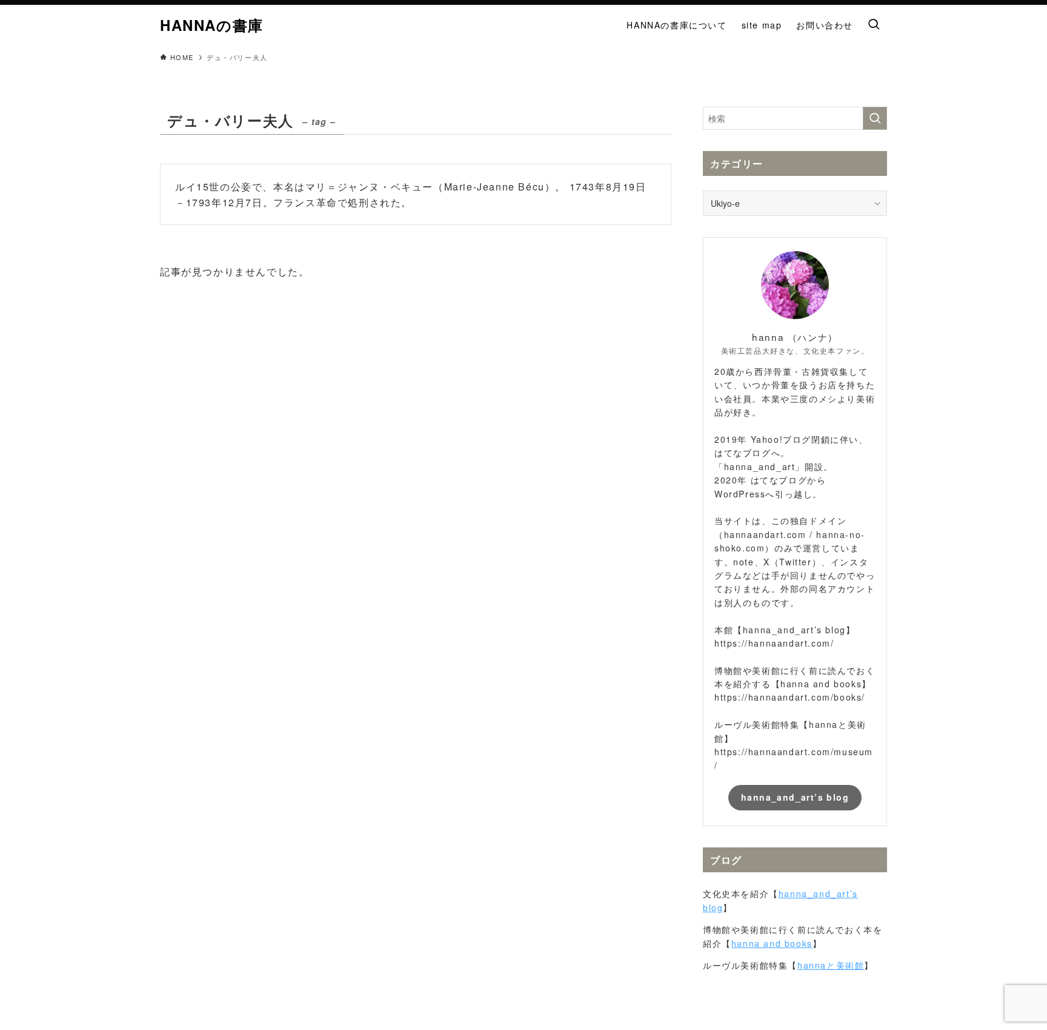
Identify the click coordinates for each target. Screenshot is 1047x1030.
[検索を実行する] (875, 118)
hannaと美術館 (830, 965)
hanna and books (772, 943)
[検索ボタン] (873, 25)
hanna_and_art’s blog (795, 797)
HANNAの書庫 (212, 25)
